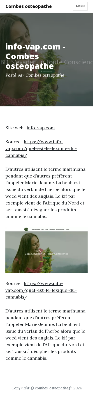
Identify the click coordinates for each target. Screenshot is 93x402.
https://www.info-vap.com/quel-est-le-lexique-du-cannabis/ (41, 148)
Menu (80, 6)
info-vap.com (41, 127)
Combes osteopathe (28, 6)
